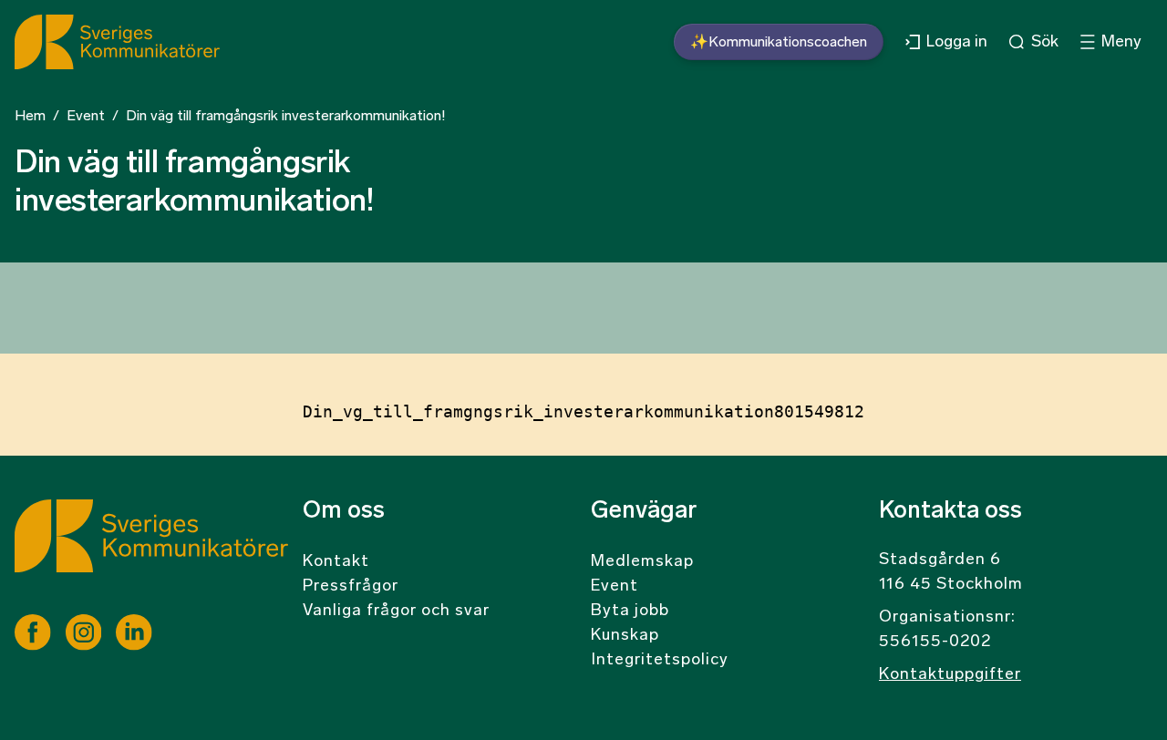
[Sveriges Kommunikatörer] (151, 556)
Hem (30, 116)
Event (86, 116)
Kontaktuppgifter (950, 675)
